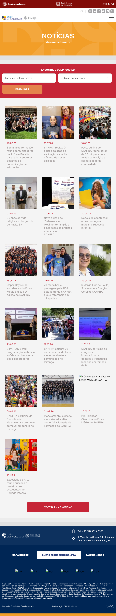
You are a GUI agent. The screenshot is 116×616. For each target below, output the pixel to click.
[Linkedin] (94, 11)
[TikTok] (112, 11)
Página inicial (53, 42)
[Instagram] (107, 11)
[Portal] (90, 11)
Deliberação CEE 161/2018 (64, 606)
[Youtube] (103, 11)
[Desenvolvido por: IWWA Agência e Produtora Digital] (110, 606)
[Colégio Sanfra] (21, 18)
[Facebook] (99, 11)
